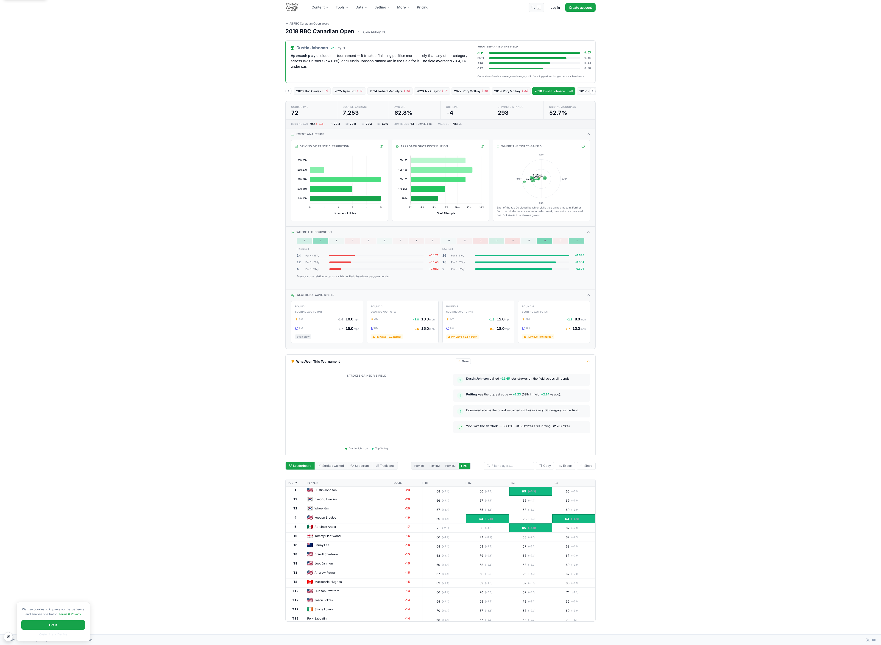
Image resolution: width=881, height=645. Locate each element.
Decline (62, 634)
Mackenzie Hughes (328, 582)
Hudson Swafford (327, 591)
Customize (46, 634)
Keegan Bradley (325, 517)
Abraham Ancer (325, 526)
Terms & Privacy (70, 614)
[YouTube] (873, 639)
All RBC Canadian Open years (309, 23)
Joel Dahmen (324, 563)
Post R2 (434, 465)
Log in (555, 7)
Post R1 (419, 465)
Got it (53, 625)
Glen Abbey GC (374, 32)
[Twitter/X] (868, 639)
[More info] (381, 146)
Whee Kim (322, 508)
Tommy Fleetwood (328, 536)
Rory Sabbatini (317, 618)
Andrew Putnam (326, 572)
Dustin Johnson (326, 490)
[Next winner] (592, 91)
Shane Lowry (324, 609)
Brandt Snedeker (326, 554)
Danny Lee (322, 545)
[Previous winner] (288, 91)
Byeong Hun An (326, 499)
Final (464, 465)
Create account (580, 7)
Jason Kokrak (324, 600)
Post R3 (450, 465)
